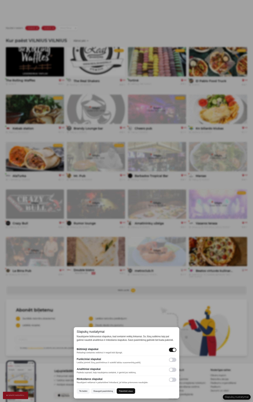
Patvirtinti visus (126, 391)
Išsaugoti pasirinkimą (103, 391)
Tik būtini (83, 391)
